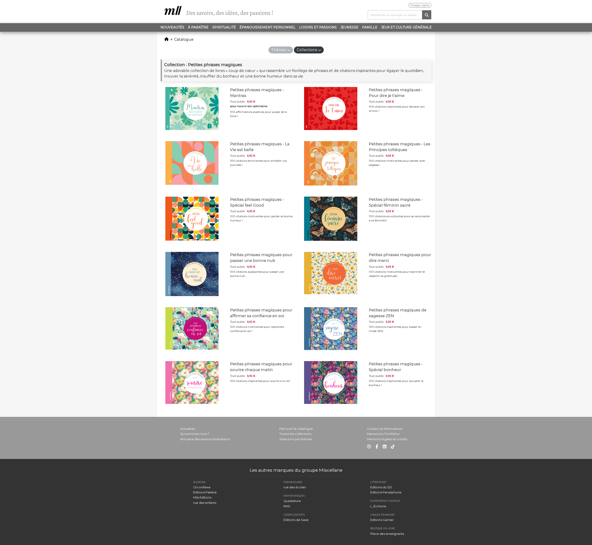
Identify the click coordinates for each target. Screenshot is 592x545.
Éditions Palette (205, 492)
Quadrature (292, 501)
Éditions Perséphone (385, 492)
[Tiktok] (393, 447)
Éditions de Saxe (296, 520)
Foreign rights (419, 5)
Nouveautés (172, 27)
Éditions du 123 (381, 487)
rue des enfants (204, 503)
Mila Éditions (202, 497)
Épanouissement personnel (268, 27)
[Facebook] (377, 447)
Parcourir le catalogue (296, 428)
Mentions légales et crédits (387, 439)
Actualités (187, 428)
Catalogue (184, 39)
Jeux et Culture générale (406, 27)
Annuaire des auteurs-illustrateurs (205, 439)
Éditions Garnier (382, 520)
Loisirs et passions (318, 27)
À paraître (198, 27)
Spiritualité (224, 27)
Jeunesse (349, 27)
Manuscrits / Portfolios (383, 434)
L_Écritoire (378, 506)
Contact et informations (384, 428)
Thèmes (278, 50)
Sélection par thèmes (295, 439)
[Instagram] (369, 447)
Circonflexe (201, 487)
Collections (307, 50)
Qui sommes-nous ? (195, 434)
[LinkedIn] (384, 447)
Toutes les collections (295, 434)
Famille (369, 27)
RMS (287, 506)
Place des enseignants (387, 534)
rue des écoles (295, 487)
